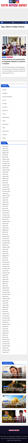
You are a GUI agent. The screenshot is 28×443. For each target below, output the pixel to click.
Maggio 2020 (5, 307)
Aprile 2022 (5, 257)
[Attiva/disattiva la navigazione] (13, 22)
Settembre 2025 (6, 170)
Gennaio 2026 (5, 161)
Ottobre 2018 (5, 348)
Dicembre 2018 (6, 343)
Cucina (4, 100)
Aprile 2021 (5, 283)
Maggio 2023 (5, 230)
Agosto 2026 (5, 146)
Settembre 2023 (6, 221)
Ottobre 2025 (5, 167)
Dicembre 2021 (6, 266)
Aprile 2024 (5, 206)
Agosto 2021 (5, 275)
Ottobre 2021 (5, 270)
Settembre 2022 (6, 247)
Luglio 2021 (5, 277)
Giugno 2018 (5, 352)
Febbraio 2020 (5, 313)
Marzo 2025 (5, 182)
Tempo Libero (5, 131)
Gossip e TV (5, 110)
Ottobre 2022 (5, 245)
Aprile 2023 (5, 232)
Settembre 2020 (6, 298)
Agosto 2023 (5, 223)
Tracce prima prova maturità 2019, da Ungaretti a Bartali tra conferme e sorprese (13, 61)
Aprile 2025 (5, 180)
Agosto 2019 (5, 326)
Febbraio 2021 (5, 287)
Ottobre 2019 (5, 322)
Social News (5, 124)
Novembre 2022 (6, 242)
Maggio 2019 (5, 333)
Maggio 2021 (5, 281)
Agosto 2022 (5, 249)
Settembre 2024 (6, 195)
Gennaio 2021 (5, 290)
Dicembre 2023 (6, 215)
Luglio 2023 (5, 225)
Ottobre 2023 (5, 219)
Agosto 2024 (5, 197)
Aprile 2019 (5, 335)
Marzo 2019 (5, 337)
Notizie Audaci (9, 57)
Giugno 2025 (5, 176)
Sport (3, 127)
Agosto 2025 (5, 172)
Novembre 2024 (6, 191)
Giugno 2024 (5, 202)
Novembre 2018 (6, 345)
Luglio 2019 (5, 328)
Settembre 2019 (6, 324)
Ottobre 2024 (5, 193)
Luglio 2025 (5, 174)
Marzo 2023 (5, 234)
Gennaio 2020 (5, 315)
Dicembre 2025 (6, 163)
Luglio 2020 (5, 303)
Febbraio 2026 (5, 159)
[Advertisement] (14, 14)
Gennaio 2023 (5, 238)
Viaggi (3, 138)
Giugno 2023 (5, 227)
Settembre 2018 (6, 350)
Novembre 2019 (6, 320)
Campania (4, 93)
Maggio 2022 (5, 255)
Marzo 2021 (5, 285)
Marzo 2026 (5, 157)
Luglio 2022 (5, 251)
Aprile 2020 (5, 309)
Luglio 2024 (5, 200)
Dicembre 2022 (6, 240)
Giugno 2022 (5, 253)
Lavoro (4, 113)
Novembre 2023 (6, 217)
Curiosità (4, 103)
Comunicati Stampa (7, 96)
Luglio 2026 (5, 148)
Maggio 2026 (5, 152)
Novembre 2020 (6, 294)
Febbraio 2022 (5, 262)
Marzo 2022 (5, 260)
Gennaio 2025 (5, 187)
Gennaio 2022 (5, 264)
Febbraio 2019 (5, 339)
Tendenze (4, 134)
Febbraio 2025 (5, 185)
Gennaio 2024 (5, 212)
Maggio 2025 (5, 178)
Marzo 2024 (5, 208)
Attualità (4, 57)
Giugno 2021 (5, 279)
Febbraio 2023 (5, 236)
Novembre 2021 (6, 268)
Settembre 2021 (6, 272)
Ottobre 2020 (5, 296)
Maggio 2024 (5, 204)
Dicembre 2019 (6, 318)
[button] (23, 22)
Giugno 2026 (5, 150)
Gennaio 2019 (5, 341)
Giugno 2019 (5, 330)
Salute (3, 120)
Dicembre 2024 (6, 189)
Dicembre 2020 (6, 292)
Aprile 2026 (5, 154)
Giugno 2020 (5, 305)
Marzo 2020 (5, 311)
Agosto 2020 (5, 300)
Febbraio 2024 (5, 210)
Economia (4, 107)
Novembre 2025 (6, 165)
